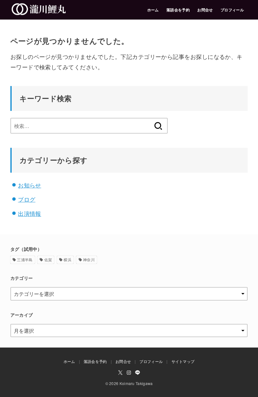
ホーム (153, 10)
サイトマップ (183, 361)
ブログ (26, 199)
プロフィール (232, 10)
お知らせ (29, 185)
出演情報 (29, 213)
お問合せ (205, 10)
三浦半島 (24, 259)
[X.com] (120, 372)
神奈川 (89, 259)
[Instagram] (128, 372)
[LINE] (137, 372)
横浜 (67, 259)
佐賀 (48, 259)
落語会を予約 (178, 10)
